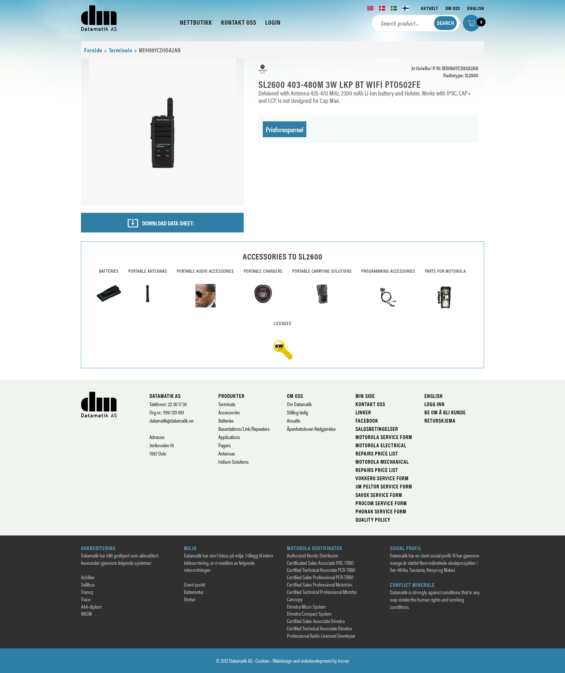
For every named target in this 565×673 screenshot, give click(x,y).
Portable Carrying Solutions (322, 270)
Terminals (120, 50)
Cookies (262, 660)
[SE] (394, 8)
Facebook (366, 420)
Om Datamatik (299, 404)
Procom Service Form (381, 503)
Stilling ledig (297, 412)
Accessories (229, 412)
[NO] (370, 8)
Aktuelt (429, 8)
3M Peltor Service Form (383, 486)
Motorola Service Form (383, 437)
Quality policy (372, 519)
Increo (343, 660)
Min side (365, 395)
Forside (93, 50)
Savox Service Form (378, 494)
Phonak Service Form (380, 511)
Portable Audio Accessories (205, 270)
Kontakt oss (370, 404)
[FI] (406, 8)
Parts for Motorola (445, 270)
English (475, 8)
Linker (363, 412)
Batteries (109, 270)
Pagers (224, 445)
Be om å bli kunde (445, 412)
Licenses (282, 323)
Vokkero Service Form (382, 478)
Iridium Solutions (233, 461)
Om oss (453, 8)
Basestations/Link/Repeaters (244, 428)
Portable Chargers (263, 270)
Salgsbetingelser (376, 428)
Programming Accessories (388, 270)
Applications (229, 437)
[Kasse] (471, 23)
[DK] (382, 8)
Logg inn (434, 404)
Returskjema (440, 420)
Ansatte (293, 420)
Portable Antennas (147, 270)
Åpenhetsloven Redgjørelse (311, 428)
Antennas (226, 453)
